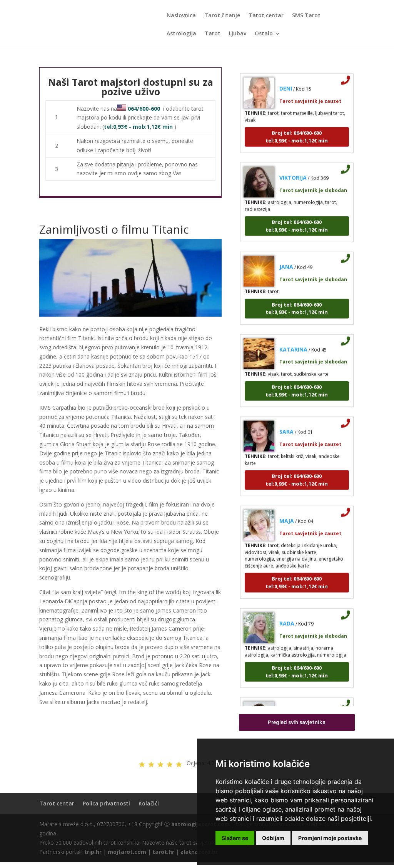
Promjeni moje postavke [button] (330, 838)
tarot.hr (163, 851)
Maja (286, 513)
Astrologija (181, 34)
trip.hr (93, 851)
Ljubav (237, 34)
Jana (286, 259)
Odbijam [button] (273, 838)
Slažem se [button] (235, 838)
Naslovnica (181, 16)
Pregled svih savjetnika (297, 722)
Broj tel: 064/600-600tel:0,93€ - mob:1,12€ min (296, 129)
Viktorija (293, 170)
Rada (286, 615)
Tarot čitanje (222, 16)
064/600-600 (144, 108)
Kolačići (149, 803)
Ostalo (264, 34)
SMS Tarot (306, 16)
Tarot (212, 34)
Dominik (291, 705)
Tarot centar (266, 16)
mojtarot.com (127, 851)
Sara (286, 424)
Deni (285, 81)
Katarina (293, 341)
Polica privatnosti (106, 803)
